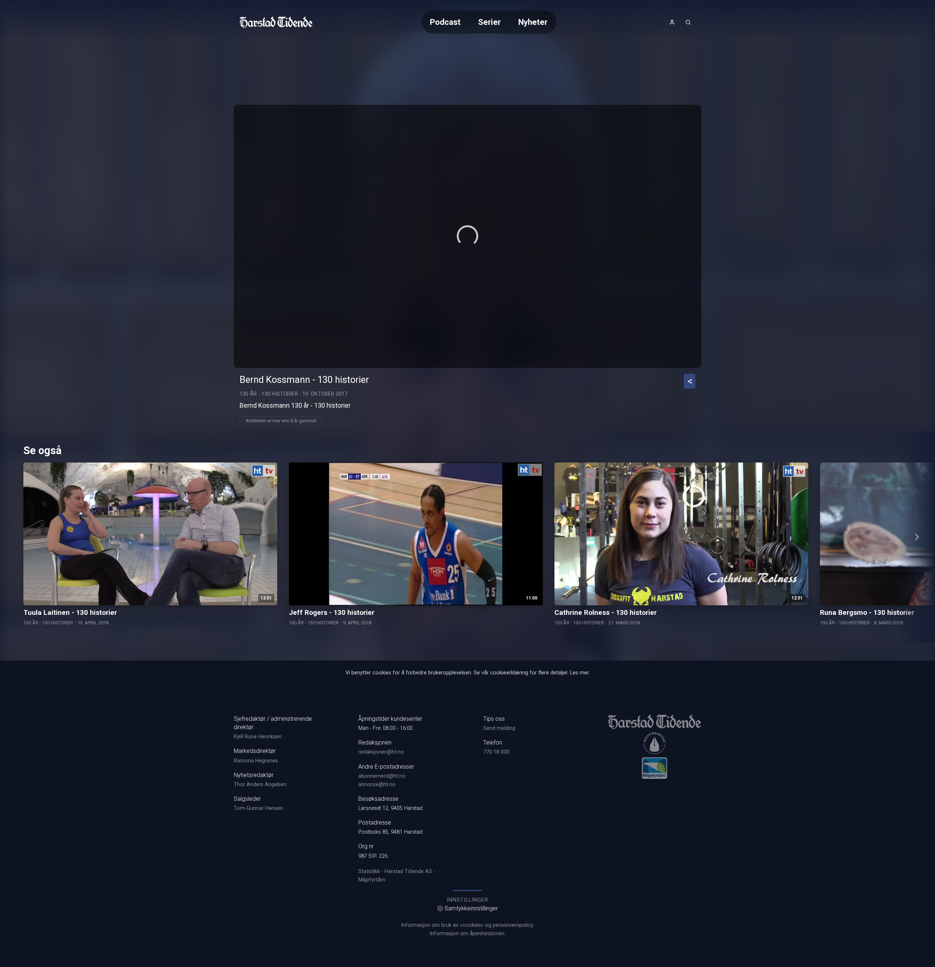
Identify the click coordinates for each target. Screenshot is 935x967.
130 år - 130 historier (269, 394)
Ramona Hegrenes (256, 761)
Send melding (499, 728)
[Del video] (689, 381)
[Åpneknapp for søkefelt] (688, 22)
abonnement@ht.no (381, 776)
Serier (489, 22)
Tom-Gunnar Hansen (258, 808)
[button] (467, 236)
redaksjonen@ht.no (381, 752)
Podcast (445, 22)
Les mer (579, 673)
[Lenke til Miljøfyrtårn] (654, 768)
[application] (467, 236)
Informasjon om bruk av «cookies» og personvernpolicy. (467, 925)
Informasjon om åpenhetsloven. (467, 933)
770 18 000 (496, 752)
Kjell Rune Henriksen (258, 737)
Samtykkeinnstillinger (471, 908)
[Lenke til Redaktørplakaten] (654, 743)
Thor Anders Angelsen (260, 784)
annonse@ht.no (377, 784)
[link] (276, 22)
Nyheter (532, 22)
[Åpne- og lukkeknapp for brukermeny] (672, 22)
